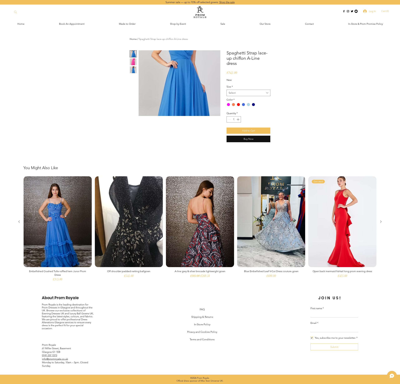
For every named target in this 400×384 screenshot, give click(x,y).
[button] (385, 11)
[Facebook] (343, 11)
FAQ (202, 309)
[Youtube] (356, 11)
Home (133, 39)
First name (317, 308)
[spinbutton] (233, 119)
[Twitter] (352, 11)
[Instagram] (348, 11)
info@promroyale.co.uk (55, 358)
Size (230, 86)
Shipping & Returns (202, 316)
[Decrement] (229, 119)
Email (314, 322)
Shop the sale (227, 2)
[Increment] (238, 119)
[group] (200, 230)
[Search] (15, 12)
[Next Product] (381, 221)
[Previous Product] (19, 221)
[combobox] (248, 93)
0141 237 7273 (49, 355)
